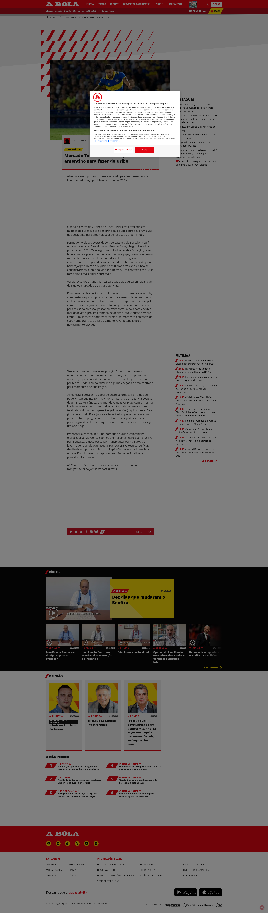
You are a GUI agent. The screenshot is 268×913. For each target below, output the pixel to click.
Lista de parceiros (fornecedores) (107, 141)
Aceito (144, 150)
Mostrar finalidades (123, 150)
